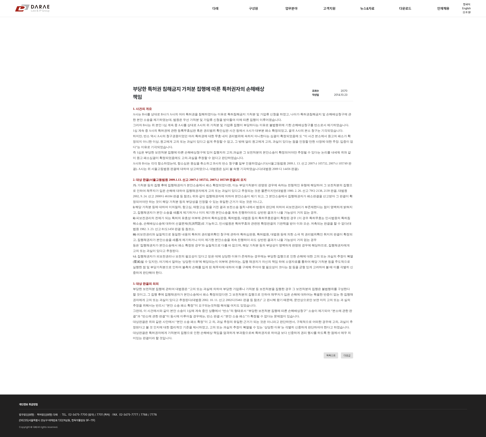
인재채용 (443, 8)
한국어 (466, 4)
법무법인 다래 (32, 9)
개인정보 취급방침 (28, 404)
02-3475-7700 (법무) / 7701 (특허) (89, 414)
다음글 (347, 355)
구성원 (253, 8)
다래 (215, 8)
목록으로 (330, 355)
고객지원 (329, 8)
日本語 (467, 12)
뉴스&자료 (367, 8)
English (466, 8)
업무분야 (291, 8)
